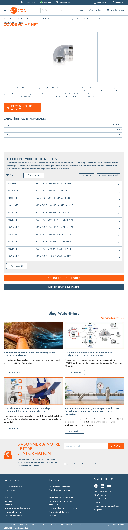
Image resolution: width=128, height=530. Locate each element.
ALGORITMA (118, 525)
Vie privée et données (59, 512)
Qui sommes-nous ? (13, 487)
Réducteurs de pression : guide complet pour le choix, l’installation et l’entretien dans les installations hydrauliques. (92, 411)
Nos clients (10, 490)
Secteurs (8, 505)
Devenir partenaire (13, 516)
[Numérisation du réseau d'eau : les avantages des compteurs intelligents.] (33, 335)
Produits (8, 498)
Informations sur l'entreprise (17, 508)
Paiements (54, 494)
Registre (98, 510)
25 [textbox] (39, 175)
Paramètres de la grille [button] (110, 175)
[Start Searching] (43, 10)
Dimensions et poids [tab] (64, 287)
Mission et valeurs (13, 512)
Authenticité (54, 505)
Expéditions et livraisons (60, 490)
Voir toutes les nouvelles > (112, 318)
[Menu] (5, 10)
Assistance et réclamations (61, 498)
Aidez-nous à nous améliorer (107, 506)
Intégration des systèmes (60, 501)
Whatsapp (101, 495)
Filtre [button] (12, 175)
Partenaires (10, 494)
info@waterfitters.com (104, 499)
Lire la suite (13, 373)
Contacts (98, 503)
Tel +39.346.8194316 (102, 492)
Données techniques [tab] (64, 278)
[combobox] (53, 10)
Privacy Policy (94, 464)
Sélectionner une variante (21, 107)
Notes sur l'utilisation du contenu (64, 508)
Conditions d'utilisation (59, 487)
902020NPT (13, 184)
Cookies (52, 516)
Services (8, 501)
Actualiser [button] (87, 175)
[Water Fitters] (18, 10)
